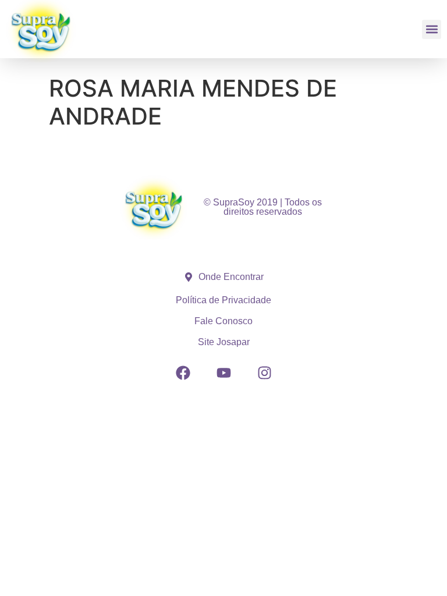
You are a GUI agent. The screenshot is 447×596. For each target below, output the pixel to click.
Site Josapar (224, 342)
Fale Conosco (223, 321)
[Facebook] (182, 373)
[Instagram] (264, 373)
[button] (431, 29)
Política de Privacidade (223, 300)
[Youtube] (223, 373)
